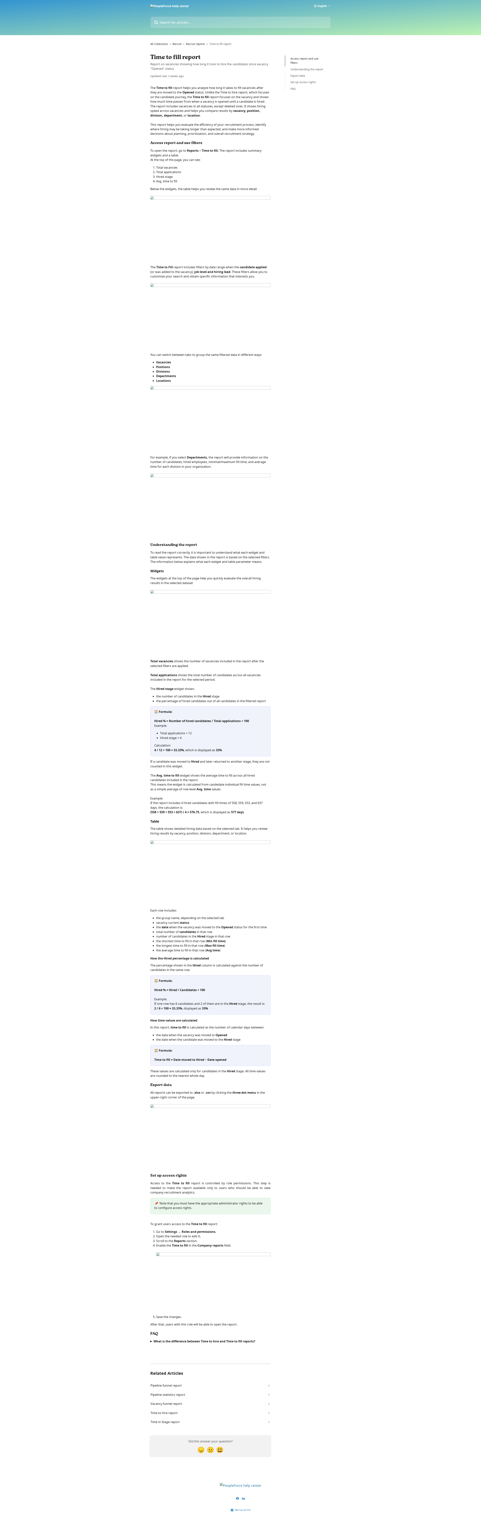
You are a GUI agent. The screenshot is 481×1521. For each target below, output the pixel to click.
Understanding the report (306, 69)
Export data (297, 75)
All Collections (159, 44)
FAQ (293, 88)
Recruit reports (195, 44)
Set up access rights (303, 82)
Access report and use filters (304, 60)
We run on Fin (242, 1510)
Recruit (177, 44)
